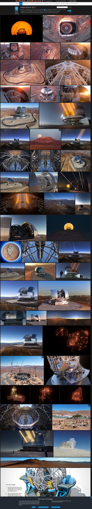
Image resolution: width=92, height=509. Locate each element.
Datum (70, 12)
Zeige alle (22, 9)
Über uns (17, 3)
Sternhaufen (41, 12)
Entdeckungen (45, 3)
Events (50, 3)
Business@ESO (67, 3)
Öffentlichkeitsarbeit (56, 3)
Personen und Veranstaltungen (50, 11)
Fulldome (59, 9)
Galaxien (63, 9)
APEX (34, 9)
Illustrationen (30, 11)
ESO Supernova (48, 9)
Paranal (41, 11)
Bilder (21, 3)
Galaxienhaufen (23, 11)
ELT (44, 9)
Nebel (38, 11)
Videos (24, 3)
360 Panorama (27, 9)
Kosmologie (41, 9)
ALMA (32, 9)
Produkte (62, 3)
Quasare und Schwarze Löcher (26, 12)
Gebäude (58, 11)
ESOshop (31, 3)
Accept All (33, 507)
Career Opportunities (74, 3)
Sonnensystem (35, 12)
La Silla (35, 11)
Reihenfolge (69, 10)
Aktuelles (27, 3)
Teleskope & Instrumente (38, 3)
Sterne (46, 12)
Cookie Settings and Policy (56, 507)
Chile (37, 9)
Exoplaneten (54, 9)
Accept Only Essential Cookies (43, 507)
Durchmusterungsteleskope (53, 12)
